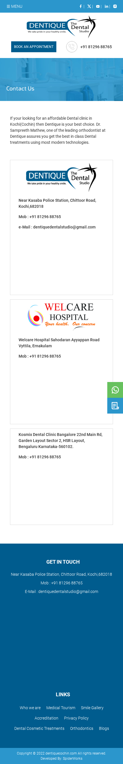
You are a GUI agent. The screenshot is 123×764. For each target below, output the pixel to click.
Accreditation (46, 718)
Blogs (104, 728)
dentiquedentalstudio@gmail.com (64, 227)
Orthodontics (81, 728)
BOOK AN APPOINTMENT (33, 47)
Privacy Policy (76, 718)
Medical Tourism (60, 707)
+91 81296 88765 (45, 216)
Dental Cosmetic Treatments (39, 728)
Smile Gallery (92, 707)
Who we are (30, 707)
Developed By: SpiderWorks (61, 759)
